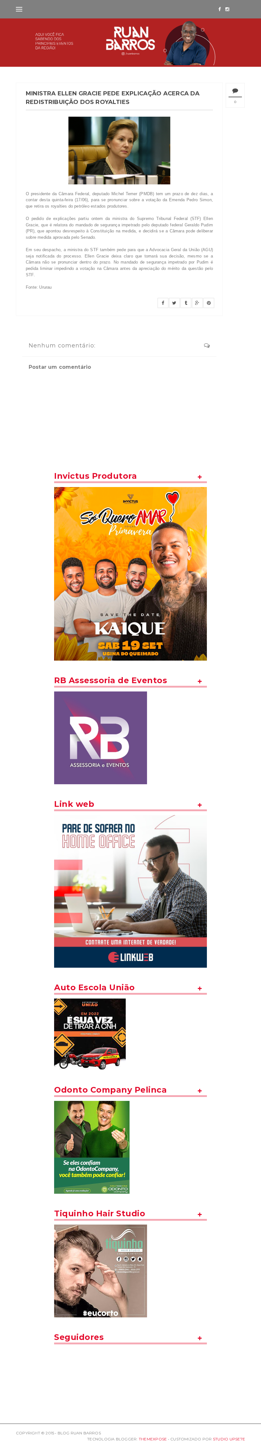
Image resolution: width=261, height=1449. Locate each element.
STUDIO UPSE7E (229, 1439)
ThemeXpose (153, 1439)
